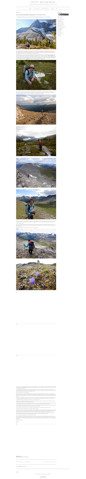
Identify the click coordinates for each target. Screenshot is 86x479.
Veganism (58, 35)
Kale (45, 476)
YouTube (52, 55)
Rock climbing (59, 30)
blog (48, 55)
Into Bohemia (43, 2)
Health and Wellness (60, 24)
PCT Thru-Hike (36, 8)
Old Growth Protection (60, 26)
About (30, 8)
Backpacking (59, 20)
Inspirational (59, 25)
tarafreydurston (20, 456)
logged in (20, 466)
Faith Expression (59, 21)
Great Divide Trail (45, 8)
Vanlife (52, 8)
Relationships (59, 29)
